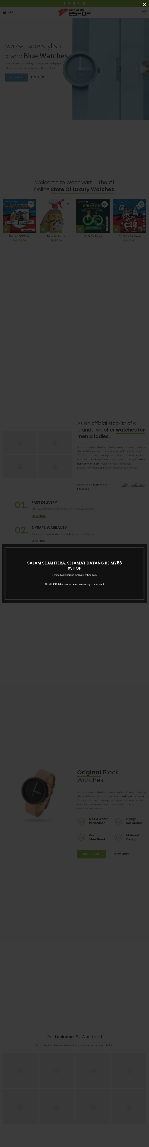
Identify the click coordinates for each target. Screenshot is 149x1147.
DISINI (57, 584)
